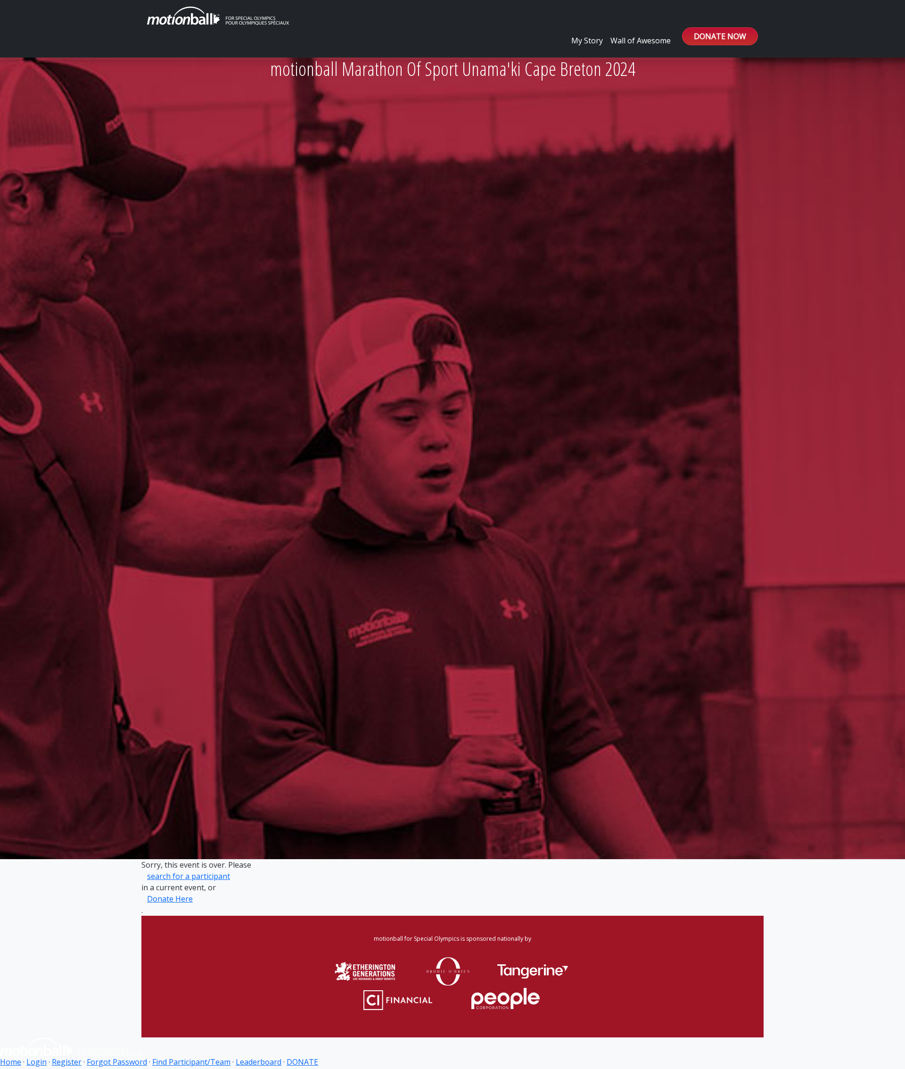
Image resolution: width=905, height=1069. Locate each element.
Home (10, 1062)
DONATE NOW (720, 36)
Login (36, 1062)
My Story (587, 40)
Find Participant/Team (191, 1062)
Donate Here (170, 899)
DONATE (302, 1062)
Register (67, 1062)
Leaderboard (258, 1062)
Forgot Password (117, 1062)
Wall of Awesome (640, 40)
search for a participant (188, 876)
